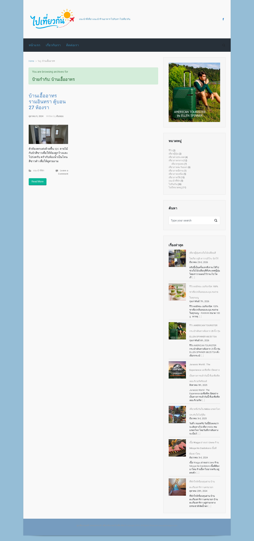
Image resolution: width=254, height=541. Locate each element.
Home (31, 61)
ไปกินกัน (173, 184)
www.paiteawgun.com (167, 525)
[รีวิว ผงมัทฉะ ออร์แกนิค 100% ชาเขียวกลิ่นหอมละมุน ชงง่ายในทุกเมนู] (177, 292)
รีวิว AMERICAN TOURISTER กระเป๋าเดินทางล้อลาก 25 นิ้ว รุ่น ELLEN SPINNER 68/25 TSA (204, 331)
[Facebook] (223, 19)
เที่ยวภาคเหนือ (176, 174)
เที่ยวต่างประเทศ (177, 157)
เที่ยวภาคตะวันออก (178, 167)
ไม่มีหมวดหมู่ (175, 187)
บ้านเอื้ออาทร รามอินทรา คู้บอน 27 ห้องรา (47, 101)
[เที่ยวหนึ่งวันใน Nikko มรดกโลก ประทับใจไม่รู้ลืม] (177, 415)
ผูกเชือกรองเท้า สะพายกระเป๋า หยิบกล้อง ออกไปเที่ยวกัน (100, 525)
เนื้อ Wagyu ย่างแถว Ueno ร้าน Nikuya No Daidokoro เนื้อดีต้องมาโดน (204, 448)
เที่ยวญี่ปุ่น (173, 153)
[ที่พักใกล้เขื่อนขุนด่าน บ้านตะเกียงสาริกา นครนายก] (177, 487)
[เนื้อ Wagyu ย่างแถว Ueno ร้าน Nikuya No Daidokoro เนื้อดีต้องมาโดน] (177, 448)
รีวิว (170, 150)
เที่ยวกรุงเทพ (177, 164)
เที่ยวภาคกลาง (176, 160)
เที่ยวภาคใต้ (174, 177)
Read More (38, 181)
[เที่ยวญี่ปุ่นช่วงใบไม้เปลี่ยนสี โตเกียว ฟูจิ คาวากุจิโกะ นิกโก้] (177, 258)
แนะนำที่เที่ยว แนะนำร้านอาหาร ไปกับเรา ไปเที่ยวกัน (104, 19)
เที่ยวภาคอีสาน (176, 170)
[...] (193, 277)
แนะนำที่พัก (38, 170)
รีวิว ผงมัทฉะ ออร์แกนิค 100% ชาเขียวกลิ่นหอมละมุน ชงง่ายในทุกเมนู (203, 292)
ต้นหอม (59, 116)
